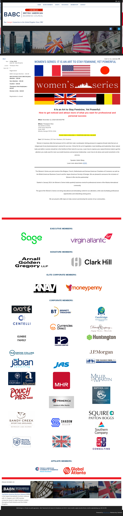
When (7, 61)
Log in (118, 1)
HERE (85, 163)
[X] (115, 29)
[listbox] (112, 59)
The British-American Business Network (14, 494)
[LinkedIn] (119, 29)
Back (4, 59)
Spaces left (6, 68)
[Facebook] (110, 29)
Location (6, 65)
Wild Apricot (106, 512)
